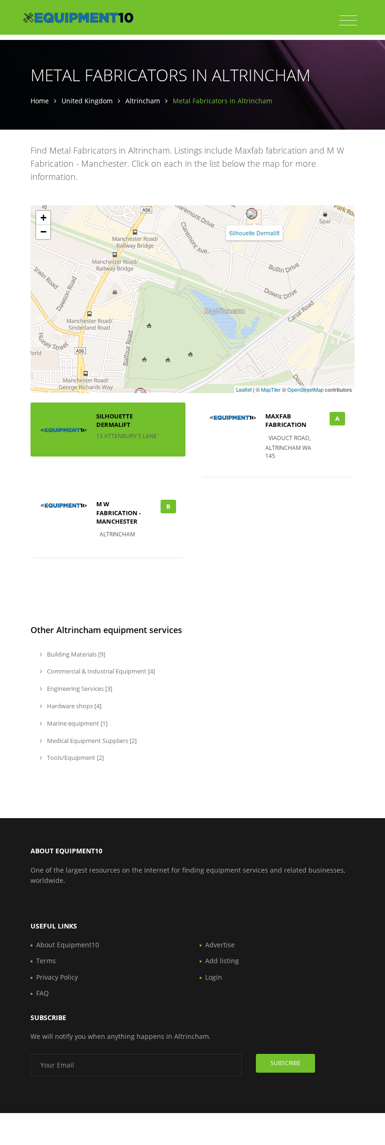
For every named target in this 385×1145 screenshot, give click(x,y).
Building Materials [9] (75, 654)
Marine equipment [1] (77, 723)
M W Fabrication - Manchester (118, 512)
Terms (46, 960)
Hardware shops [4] (73, 706)
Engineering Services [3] (79, 688)
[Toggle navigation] (348, 20)
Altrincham (142, 100)
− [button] (43, 232)
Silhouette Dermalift (254, 233)
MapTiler (271, 389)
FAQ (42, 993)
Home (40, 100)
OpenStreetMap (305, 389)
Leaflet (244, 389)
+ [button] (43, 218)
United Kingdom (87, 100)
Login (213, 977)
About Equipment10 (67, 944)
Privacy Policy (57, 977)
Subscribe (285, 1063)
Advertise (220, 944)
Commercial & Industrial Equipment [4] (100, 671)
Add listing (222, 960)
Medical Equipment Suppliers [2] (91, 740)
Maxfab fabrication (286, 420)
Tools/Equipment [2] (75, 757)
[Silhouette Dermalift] (251, 213)
